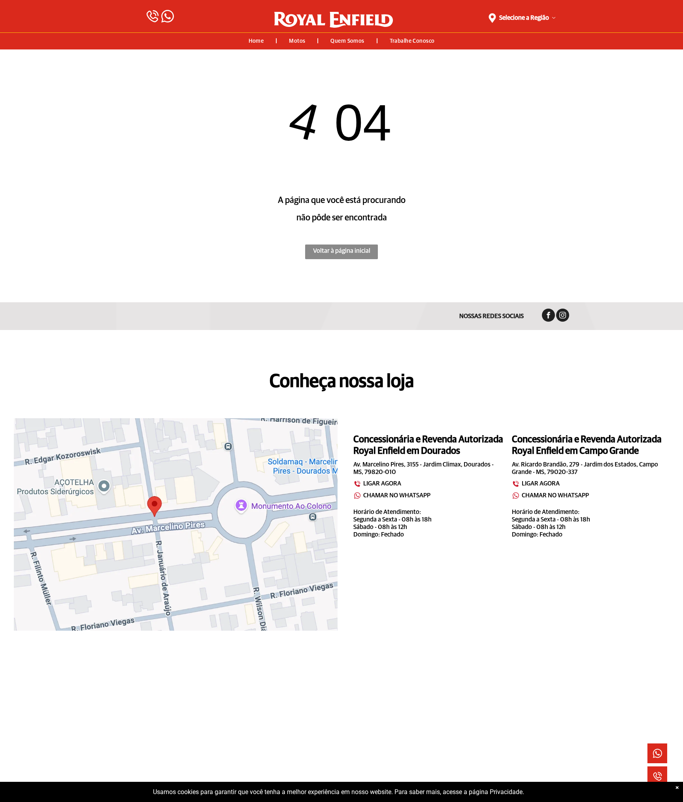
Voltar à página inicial (341, 251)
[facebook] (548, 316)
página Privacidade (496, 792)
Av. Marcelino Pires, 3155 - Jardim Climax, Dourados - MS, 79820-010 (423, 468)
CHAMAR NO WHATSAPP (396, 495)
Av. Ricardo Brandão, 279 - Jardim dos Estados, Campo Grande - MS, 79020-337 (585, 468)
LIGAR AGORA (382, 483)
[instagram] (562, 316)
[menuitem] (257, 41)
